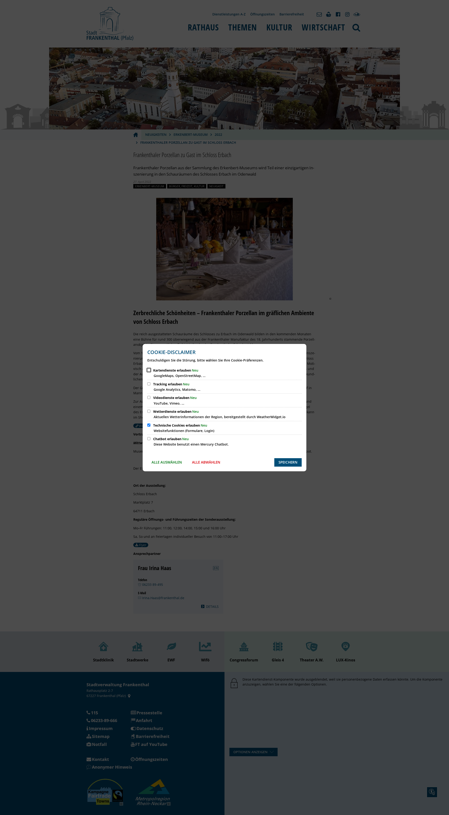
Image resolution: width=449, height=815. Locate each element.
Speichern (288, 462)
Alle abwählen (206, 462)
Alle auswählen (167, 462)
